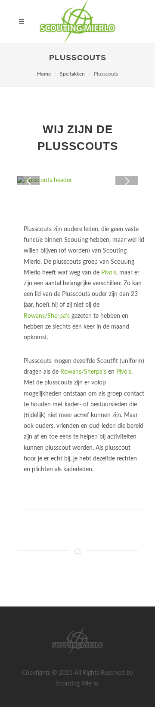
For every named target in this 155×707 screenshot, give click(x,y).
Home (44, 73)
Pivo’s (108, 273)
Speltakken (72, 73)
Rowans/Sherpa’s (47, 316)
